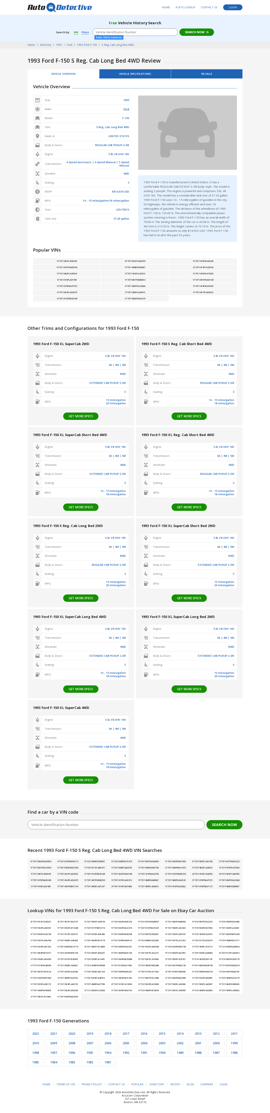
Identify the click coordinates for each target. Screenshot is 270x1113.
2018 (108, 1034)
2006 (108, 1043)
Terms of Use (66, 1084)
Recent (175, 1084)
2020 (72, 1034)
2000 (216, 1043)
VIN (76, 32)
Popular (137, 1084)
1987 (216, 1053)
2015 (162, 1034)
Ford (126, 109)
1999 (234, 1043)
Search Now (194, 32)
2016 (144, 1034)
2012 (216, 1034)
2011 (234, 1034)
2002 (180, 1043)
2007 (90, 1043)
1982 (90, 1062)
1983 (72, 1062)
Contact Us (209, 7)
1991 (144, 1053)
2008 (72, 1043)
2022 (35, 1034)
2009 (53, 1043)
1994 (108, 1053)
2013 (198, 1034)
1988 (198, 1053)
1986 (234, 1053)
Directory (157, 1084)
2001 (198, 1043)
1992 (126, 1053)
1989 (180, 1053)
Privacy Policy (92, 1084)
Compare (206, 1084)
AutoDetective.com (60, 7)
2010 (35, 1043)
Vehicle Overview (63, 74)
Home (166, 7)
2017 (126, 1034)
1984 (53, 1062)
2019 (90, 1034)
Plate (85, 32)
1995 (90, 1053)
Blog (190, 1084)
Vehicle (135, 74)
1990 (162, 1053)
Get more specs (81, 416)
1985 (35, 1062)
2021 (53, 1034)
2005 (126, 1043)
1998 (35, 1053)
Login (233, 7)
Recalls (206, 74)
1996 (72, 1053)
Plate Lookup (185, 7)
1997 (53, 1053)
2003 (162, 1043)
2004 (144, 1043)
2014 (180, 1034)
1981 (108, 1062)
